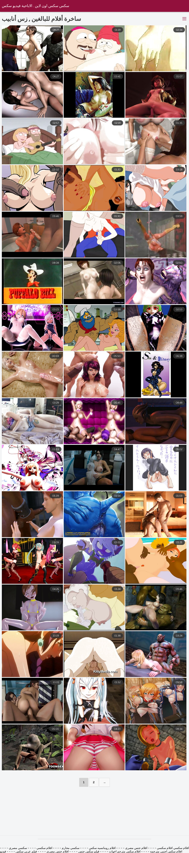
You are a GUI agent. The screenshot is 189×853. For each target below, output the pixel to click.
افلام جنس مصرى (135, 848)
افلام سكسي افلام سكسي (173, 848)
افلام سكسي (44, 848)
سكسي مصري (18, 848)
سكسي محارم (70, 848)
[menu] (184, 19)
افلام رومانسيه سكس (102, 848)
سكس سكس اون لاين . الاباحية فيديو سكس (35, 6)
